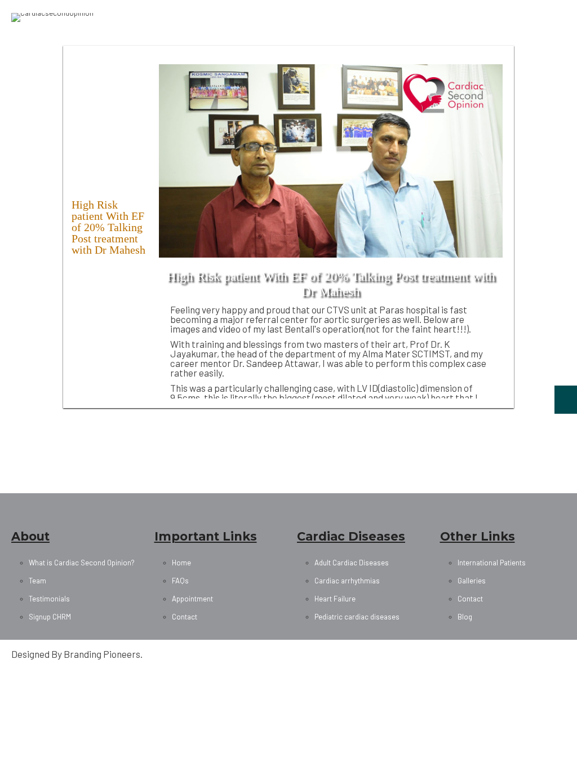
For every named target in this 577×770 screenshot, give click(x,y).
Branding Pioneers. (103, 654)
